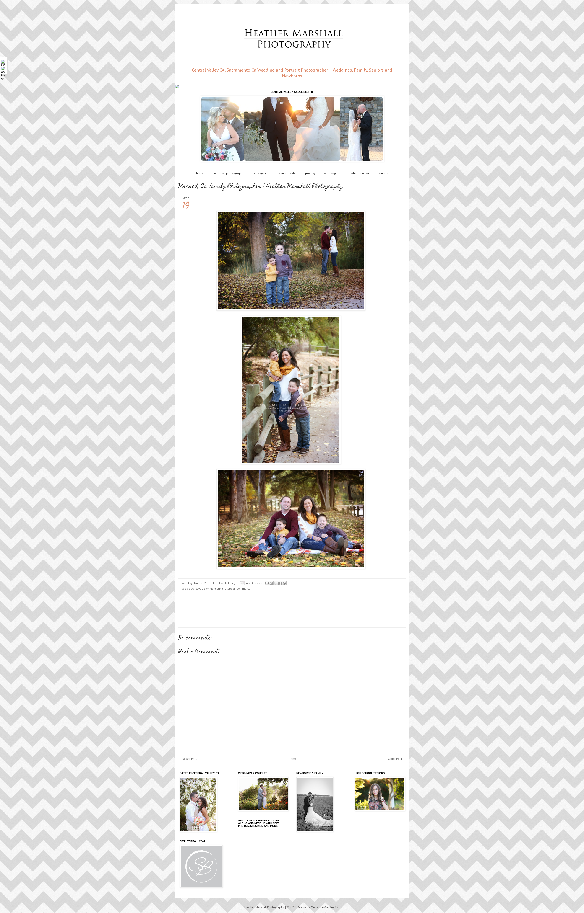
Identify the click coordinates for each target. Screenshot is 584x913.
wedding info (333, 173)
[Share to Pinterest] (284, 583)
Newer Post (189, 759)
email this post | (255, 583)
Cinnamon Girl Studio (323, 907)
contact (383, 173)
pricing (310, 173)
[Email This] (267, 583)
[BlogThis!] (271, 583)
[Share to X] (275, 583)
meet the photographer (229, 173)
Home (293, 759)
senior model (287, 173)
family (231, 583)
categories (261, 173)
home (200, 173)
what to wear (360, 173)
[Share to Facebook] (280, 583)
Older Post (395, 759)
